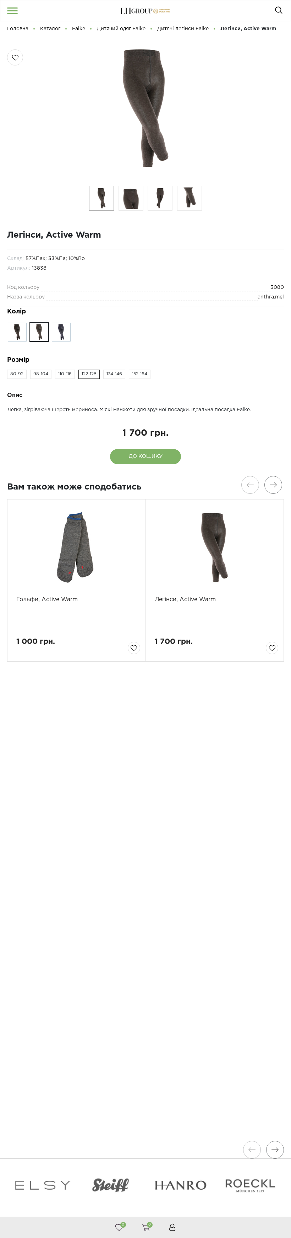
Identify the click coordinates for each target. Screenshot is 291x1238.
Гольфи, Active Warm (47, 599)
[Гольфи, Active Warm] (76, 547)
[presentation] (250, 485)
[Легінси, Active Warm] (214, 547)
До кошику (146, 456)
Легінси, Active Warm (185, 599)
